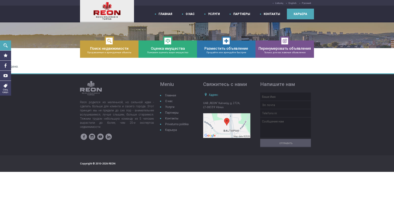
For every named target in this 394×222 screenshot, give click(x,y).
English (293, 3)
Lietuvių (279, 3)
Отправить (286, 143)
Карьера (300, 14)
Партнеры (241, 14)
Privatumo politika (177, 124)
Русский (306, 3)
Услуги (214, 14)
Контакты (272, 14)
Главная (165, 14)
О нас (190, 14)
